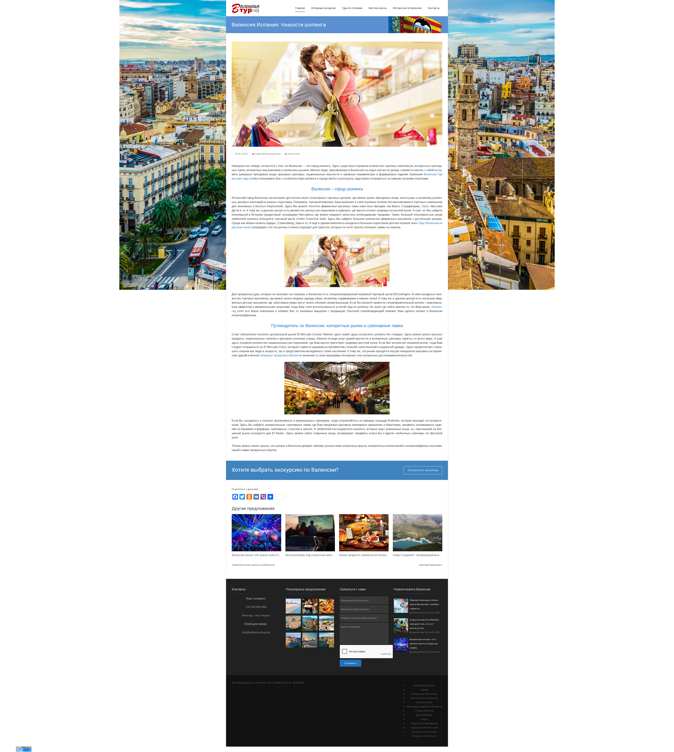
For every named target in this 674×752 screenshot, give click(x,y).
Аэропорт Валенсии (430, 564)
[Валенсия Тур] (248, 8)
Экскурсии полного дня (424, 735)
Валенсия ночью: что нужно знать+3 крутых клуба (264, 555)
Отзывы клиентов (424, 710)
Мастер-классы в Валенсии (424, 698)
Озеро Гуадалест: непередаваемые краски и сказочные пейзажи (435, 555)
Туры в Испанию (424, 714)
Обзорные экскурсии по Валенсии (424, 706)
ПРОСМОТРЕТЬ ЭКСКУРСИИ (423, 470)
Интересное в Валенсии (407, 8)
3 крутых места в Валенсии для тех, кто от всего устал (425, 624)
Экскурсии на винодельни (424, 723)
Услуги (424, 719)
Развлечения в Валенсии (268, 153)
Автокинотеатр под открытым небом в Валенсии (317, 555)
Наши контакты (424, 702)
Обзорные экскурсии (323, 8)
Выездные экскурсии (424, 685)
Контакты (434, 8)
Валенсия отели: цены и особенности (253, 564)
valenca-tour (294, 153)
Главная (300, 8)
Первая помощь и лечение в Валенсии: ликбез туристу (424, 604)
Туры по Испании (352, 8)
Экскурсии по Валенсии (424, 731)
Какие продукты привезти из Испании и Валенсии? (372, 555)
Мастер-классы (377, 8)
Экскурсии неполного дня (424, 727)
